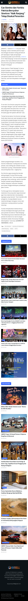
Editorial (16, 596)
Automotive (5, 430)
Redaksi (4, 19)
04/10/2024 (11, 19)
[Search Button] (26, 2)
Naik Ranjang (5, 228)
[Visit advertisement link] (14, 365)
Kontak (22, 596)
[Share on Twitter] (20, 45)
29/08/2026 (4, 495)
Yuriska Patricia (6, 231)
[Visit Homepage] (14, 2)
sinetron (23, 57)
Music (3, 403)
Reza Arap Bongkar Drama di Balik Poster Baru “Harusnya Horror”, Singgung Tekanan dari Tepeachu (13, 322)
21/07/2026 (4, 326)
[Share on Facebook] (7, 45)
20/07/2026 (4, 347)
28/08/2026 (4, 552)
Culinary (4, 458)
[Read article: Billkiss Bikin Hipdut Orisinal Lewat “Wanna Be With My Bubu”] (14, 396)
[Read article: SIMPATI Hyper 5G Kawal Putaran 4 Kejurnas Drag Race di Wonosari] (14, 423)
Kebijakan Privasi (18, 594)
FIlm (3, 255)
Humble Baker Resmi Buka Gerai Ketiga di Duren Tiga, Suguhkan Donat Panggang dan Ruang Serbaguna (13, 98)
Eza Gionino (8, 226)
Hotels (4, 487)
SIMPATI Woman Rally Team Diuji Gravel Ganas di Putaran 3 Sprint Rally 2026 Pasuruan (12, 548)
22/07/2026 (4, 304)
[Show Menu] (2, 2)
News (11, 228)
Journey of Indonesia (18, 226)
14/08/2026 (4, 262)
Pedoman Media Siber (6, 596)
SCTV (14, 48)
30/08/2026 (4, 410)
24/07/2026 (4, 283)
